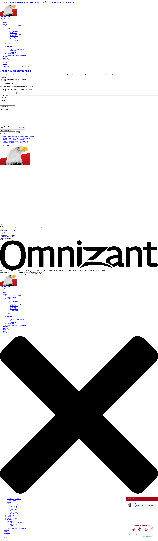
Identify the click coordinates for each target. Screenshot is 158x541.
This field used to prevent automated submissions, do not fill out (16, 86)
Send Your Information (6, 130)
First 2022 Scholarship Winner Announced (14, 139)
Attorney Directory (11, 27)
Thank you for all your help (15, 70)
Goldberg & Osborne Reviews (11, 66)
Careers (9, 28)
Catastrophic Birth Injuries (17, 49)
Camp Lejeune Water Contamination (16, 55)
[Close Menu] (79, 493)
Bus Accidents (13, 37)
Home (5, 22)
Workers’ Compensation (13, 44)
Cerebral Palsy (13, 52)
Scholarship (6, 59)
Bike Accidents (10, 42)
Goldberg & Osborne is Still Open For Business (15, 142)
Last (36, 92)
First (18, 92)
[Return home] (20, 15)
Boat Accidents (14, 39)
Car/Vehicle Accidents (12, 31)
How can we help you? (6, 109)
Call (1, 145)
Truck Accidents (14, 36)
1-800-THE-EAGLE (5, 16)
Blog (4, 61)
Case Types (6, 30)
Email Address (4, 106)
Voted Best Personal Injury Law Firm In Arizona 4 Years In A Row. (20, 136)
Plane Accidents (14, 40)
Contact (5, 64)
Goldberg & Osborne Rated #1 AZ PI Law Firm (15, 141)
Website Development (5, 239)
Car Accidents (13, 33)
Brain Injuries (13, 50)
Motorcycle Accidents (15, 34)
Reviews (5, 58)
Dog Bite (9, 43)
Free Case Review (5, 18)
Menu (2, 19)
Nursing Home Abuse (12, 53)
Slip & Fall (9, 46)
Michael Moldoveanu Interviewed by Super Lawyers (17, 138)
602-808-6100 (38, 274)
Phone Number (4, 103)
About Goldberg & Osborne (14, 25)
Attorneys (6, 227)
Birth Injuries (10, 47)
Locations (5, 56)
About (5, 24)
